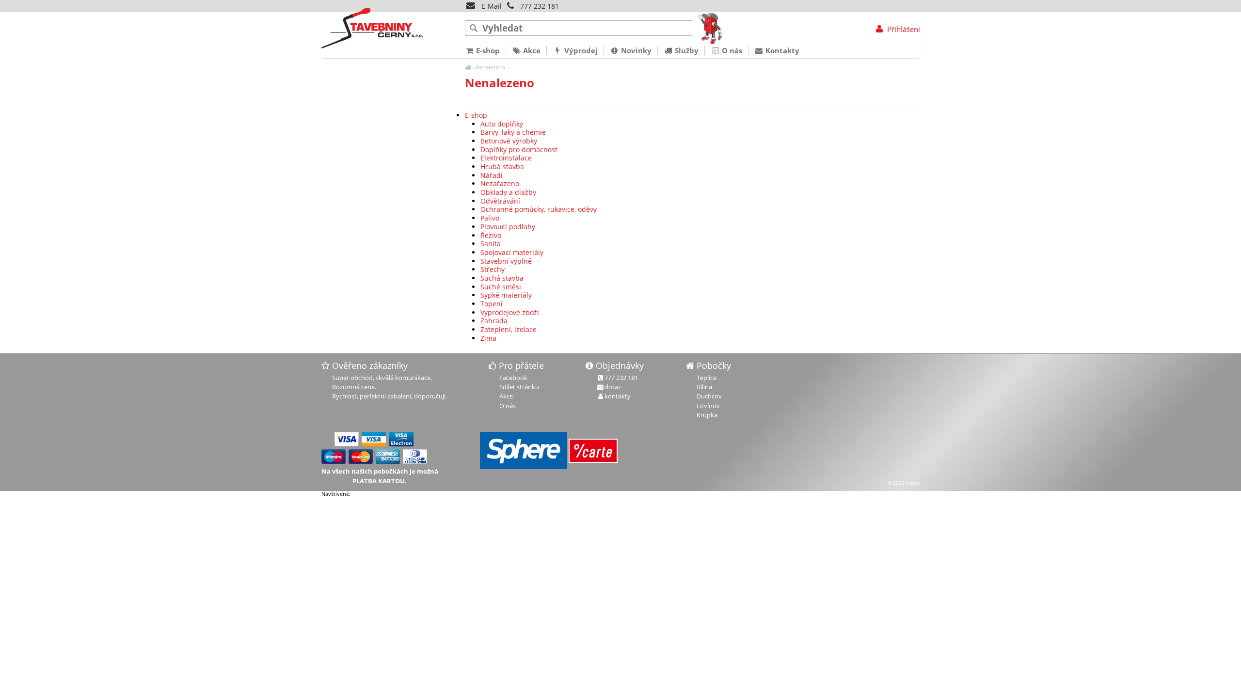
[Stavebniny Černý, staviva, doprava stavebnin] (468, 67)
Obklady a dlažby (508, 192)
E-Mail (490, 6)
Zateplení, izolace (508, 329)
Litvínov (708, 405)
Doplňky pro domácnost (518, 149)
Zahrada (494, 320)
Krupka (707, 415)
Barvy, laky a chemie (513, 132)
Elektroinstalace (506, 157)
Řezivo (490, 235)
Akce (531, 50)
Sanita (490, 243)
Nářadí (491, 175)
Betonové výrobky (508, 140)
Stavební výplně (506, 261)
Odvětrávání (500, 201)
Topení (491, 303)
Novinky (635, 50)
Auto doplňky (501, 123)
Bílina (704, 386)
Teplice (706, 377)
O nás (731, 50)
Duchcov (709, 396)
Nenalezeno (490, 67)
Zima (488, 338)
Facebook (513, 377)
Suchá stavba (502, 278)
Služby (686, 50)
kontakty (618, 396)
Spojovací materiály (511, 252)
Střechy (492, 269)
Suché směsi (500, 286)
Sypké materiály (506, 295)
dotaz (613, 386)
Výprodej (580, 50)
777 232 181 (539, 6)
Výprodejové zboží (509, 312)
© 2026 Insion (904, 482)
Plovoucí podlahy (507, 226)
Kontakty (781, 50)
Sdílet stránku (519, 386)
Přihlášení (902, 29)
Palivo (489, 217)
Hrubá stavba (502, 166)
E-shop (476, 115)
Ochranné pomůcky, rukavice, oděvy (538, 209)
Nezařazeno (499, 183)
